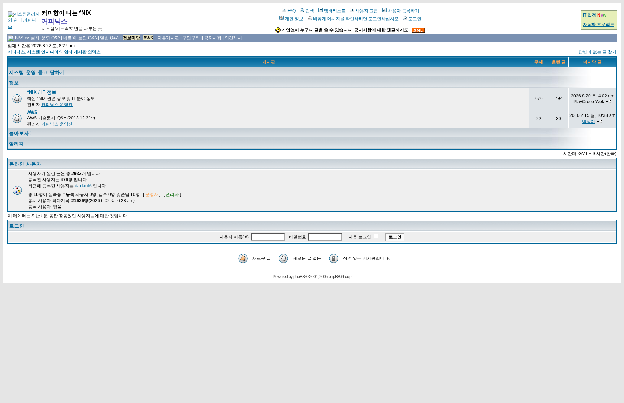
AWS (32, 112)
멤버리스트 (335, 10)
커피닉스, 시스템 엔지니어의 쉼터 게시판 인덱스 (54, 51)
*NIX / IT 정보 (41, 92)
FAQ (291, 10)
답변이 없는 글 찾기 (597, 51)
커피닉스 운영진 (57, 104)
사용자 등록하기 (403, 10)
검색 (310, 10)
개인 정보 (294, 18)
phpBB (299, 276)
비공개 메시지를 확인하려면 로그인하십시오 (356, 18)
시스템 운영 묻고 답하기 (37, 72)
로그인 (414, 18)
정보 (14, 83)
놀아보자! (20, 133)
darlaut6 (83, 185)
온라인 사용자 (25, 164)
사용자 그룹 (366, 10)
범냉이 (588, 121)
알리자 (16, 143)
